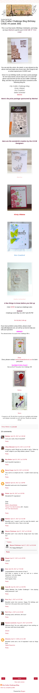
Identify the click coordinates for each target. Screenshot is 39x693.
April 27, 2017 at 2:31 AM (18, 518)
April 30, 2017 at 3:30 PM (18, 587)
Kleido (7, 493)
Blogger (23, 691)
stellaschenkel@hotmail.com (23, 359)
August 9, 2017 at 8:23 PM (24, 623)
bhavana (8, 639)
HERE (13, 307)
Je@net (7, 482)
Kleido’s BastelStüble (11, 505)
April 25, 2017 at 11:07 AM (22, 447)
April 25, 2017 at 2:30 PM (19, 459)
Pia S (6, 612)
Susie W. (8, 587)
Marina (19, 95)
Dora (19, 357)
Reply (7, 441)
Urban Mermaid (10, 447)
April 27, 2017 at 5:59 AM (24, 531)
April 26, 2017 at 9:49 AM (21, 470)
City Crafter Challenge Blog (10, 685)
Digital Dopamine (10, 645)
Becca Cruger (9, 470)
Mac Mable (8, 459)
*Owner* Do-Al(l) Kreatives (13, 507)
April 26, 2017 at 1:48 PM (18, 482)
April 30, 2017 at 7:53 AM (16, 569)
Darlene (19, 390)
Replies (9, 542)
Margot (7, 558)
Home (19, 678)
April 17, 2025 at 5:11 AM (18, 639)
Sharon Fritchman (10, 531)
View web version (19, 682)
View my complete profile (7, 687)
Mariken (7, 436)
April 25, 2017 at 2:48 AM (18, 436)
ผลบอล (7, 630)
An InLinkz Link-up (20, 320)
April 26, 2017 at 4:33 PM (17, 493)
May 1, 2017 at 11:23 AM (16, 612)
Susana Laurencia (10, 623)
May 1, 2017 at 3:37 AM (15, 599)
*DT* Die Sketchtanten (11, 508)
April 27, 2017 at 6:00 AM (28, 545)
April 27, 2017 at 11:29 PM (17, 558)
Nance (19, 413)
